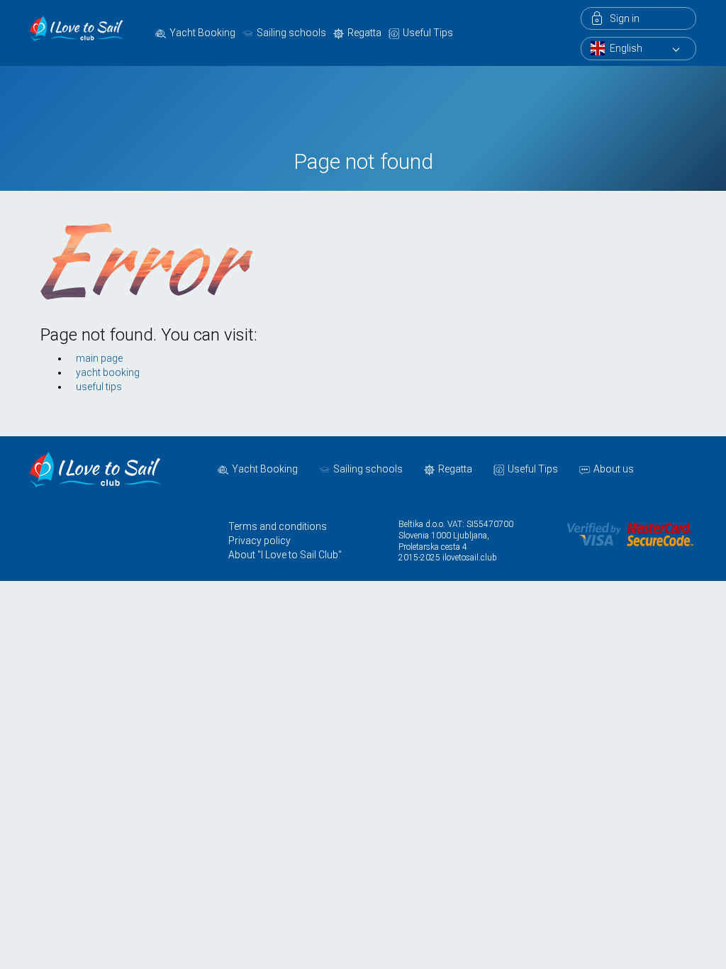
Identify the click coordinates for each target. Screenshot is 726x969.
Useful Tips (428, 32)
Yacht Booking (202, 32)
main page (99, 358)
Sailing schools (291, 32)
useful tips (99, 386)
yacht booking (108, 372)
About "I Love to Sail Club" (285, 554)
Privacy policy (259, 540)
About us (613, 469)
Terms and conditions (277, 526)
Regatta (364, 32)
